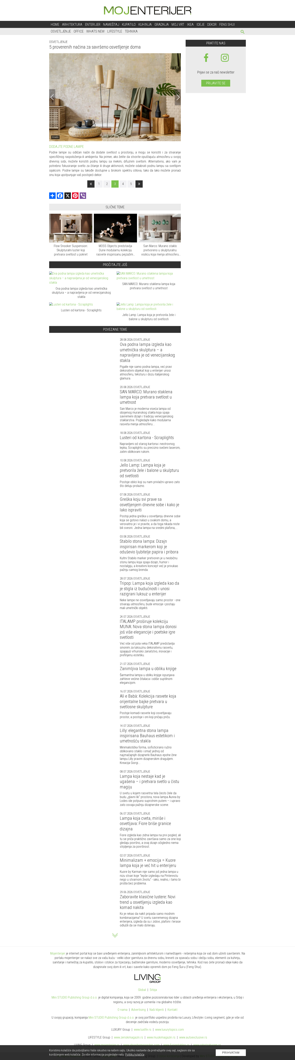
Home (55, 24)
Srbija (153, 990)
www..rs (142, 1029)
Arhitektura (72, 24)
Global (142, 990)
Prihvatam (231, 1052)
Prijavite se (215, 83)
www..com (169, 1029)
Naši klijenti (157, 1010)
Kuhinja (145, 24)
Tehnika (131, 31)
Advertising (138, 1010)
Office (78, 31)
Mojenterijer (57, 953)
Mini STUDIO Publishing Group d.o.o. (75, 997)
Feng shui (227, 24)
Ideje (200, 24)
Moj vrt (178, 24)
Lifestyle (114, 31)
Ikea (190, 24)
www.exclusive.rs (193, 1037)
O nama (122, 1010)
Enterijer (92, 24)
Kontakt (172, 1010)
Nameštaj (111, 24)
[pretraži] (242, 32)
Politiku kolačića (134, 1054)
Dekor (212, 24)
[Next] (178, 97)
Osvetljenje (61, 31)
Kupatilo (129, 24)
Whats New (95, 31)
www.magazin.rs (128, 1037)
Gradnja (162, 24)
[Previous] (52, 97)
